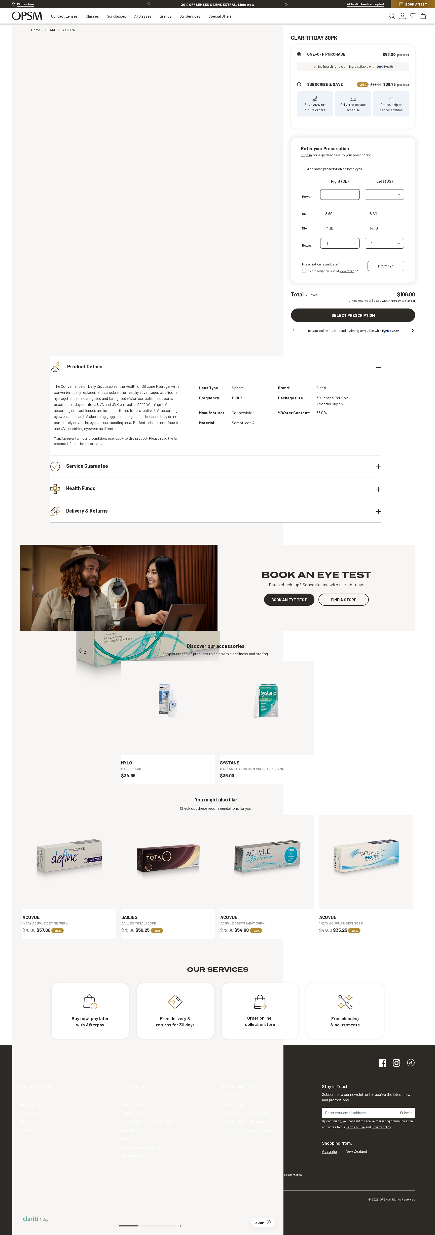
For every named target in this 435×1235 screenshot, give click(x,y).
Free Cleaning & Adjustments (245, 1112)
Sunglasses (116, 16)
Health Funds (80, 488)
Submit (406, 1112)
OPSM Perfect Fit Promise (243, 1121)
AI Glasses (143, 16)
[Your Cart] (423, 16)
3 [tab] (167, 1225)
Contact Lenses (64, 16)
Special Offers (220, 16)
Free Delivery (232, 1095)
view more (347, 271)
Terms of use (355, 1127)
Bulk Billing (130, 1130)
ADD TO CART (168, 742)
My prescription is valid (331, 271)
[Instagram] (396, 1063)
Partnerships (31, 1130)
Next (286, 4)
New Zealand (356, 1151)
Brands (165, 16)
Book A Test (131, 1095)
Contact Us (29, 1112)
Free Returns (232, 1104)
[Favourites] (413, 16)
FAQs (24, 1121)
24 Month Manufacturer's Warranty (250, 1130)
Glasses (92, 16)
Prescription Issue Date (320, 264)
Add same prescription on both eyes (334, 169)
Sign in (306, 155)
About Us (27, 1095)
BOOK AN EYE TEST (289, 599)
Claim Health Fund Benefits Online (149, 1121)
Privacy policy (381, 1127)
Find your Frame (134, 1104)
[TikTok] (411, 1063)
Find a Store (30, 1104)
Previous (149, 4)
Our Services (189, 16)
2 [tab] (148, 1225)
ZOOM (260, 1222)
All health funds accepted (365, 4)
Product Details (84, 366)
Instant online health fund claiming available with (344, 330)
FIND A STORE (343, 599)
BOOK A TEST (416, 4)
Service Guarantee (87, 466)
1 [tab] (128, 1225)
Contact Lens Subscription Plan (147, 1147)
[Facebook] (382, 1063)
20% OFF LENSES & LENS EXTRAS (217, 4)
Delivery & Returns (87, 511)
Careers (26, 1138)
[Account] (402, 16)
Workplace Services (137, 1138)
